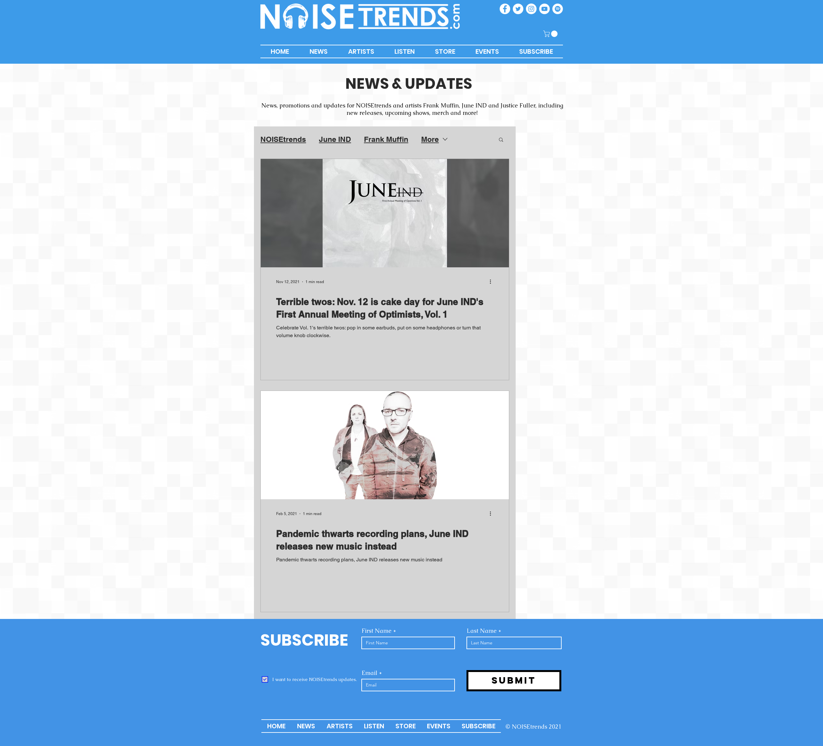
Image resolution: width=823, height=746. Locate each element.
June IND (335, 139)
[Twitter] (518, 9)
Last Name (482, 631)
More (430, 139)
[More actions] (492, 282)
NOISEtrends (283, 139)
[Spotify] (557, 9)
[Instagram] (531, 9)
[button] (551, 34)
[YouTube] (544, 9)
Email (369, 673)
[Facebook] (505, 9)
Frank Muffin (386, 139)
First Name (377, 631)
